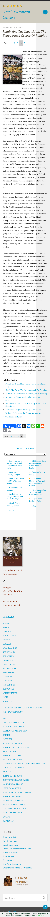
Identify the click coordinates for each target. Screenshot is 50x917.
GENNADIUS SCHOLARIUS (14, 809)
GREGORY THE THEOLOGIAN (16, 747)
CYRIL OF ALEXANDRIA (13, 768)
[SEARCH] (44, 897)
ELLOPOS (12, 6)
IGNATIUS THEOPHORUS (13, 727)
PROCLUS (7, 772)
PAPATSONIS (8, 821)
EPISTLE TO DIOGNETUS (13, 723)
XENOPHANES (9, 652)
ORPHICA (7, 632)
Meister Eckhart (10, 852)
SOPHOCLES (8, 677)
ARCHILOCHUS (9, 636)
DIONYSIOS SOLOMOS (12, 813)
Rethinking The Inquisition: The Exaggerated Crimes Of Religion (25, 33)
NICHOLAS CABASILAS (13, 800)
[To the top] (45, 907)
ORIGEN (6, 735)
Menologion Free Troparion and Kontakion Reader (37, 492)
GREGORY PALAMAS (12, 796)
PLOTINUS (7, 739)
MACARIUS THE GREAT (13, 760)
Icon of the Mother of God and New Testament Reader (37, 482)
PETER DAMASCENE (12, 788)
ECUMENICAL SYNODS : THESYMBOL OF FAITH (24, 764)
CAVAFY (6, 817)
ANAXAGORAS (9, 668)
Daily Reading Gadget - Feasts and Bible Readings (15, 496)
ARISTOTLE (8, 701)
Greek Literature (10, 845)
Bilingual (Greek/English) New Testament (13, 591)
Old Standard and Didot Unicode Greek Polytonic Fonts (37, 464)
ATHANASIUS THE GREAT (14, 743)
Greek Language (10, 841)
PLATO (5, 697)
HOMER (6, 623)
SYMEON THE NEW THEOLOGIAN (17, 792)
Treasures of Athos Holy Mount (17, 867)
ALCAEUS (7, 644)
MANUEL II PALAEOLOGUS (15, 805)
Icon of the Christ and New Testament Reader (15, 481)
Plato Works (8, 856)
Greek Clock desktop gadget (13, 504)
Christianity (9, 27)
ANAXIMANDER (10, 648)
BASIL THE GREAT (11, 751)
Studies (19, 27)
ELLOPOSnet (14, 912)
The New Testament (12, 864)
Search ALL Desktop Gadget (13, 473)
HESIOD (6, 628)
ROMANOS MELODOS (12, 776)
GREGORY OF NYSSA (12, 755)
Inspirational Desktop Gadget (35, 500)
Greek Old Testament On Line (17, 848)
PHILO (5, 719)
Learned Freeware (25, 448)
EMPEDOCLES (9, 664)
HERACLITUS (8, 656)
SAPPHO (6, 640)
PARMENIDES (9, 660)
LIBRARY (9, 617)
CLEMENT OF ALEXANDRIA (15, 731)
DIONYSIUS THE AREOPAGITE (16, 780)
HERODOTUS (8, 689)
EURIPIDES (7, 681)
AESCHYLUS (8, 673)
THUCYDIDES (9, 685)
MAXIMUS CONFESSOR (13, 784)
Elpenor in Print (10, 837)
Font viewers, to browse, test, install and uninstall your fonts (14, 464)
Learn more (40, 915)
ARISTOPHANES (10, 693)
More (13, 510)
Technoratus (8, 860)
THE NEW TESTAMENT (13, 712)
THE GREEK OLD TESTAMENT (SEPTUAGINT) (23, 708)
